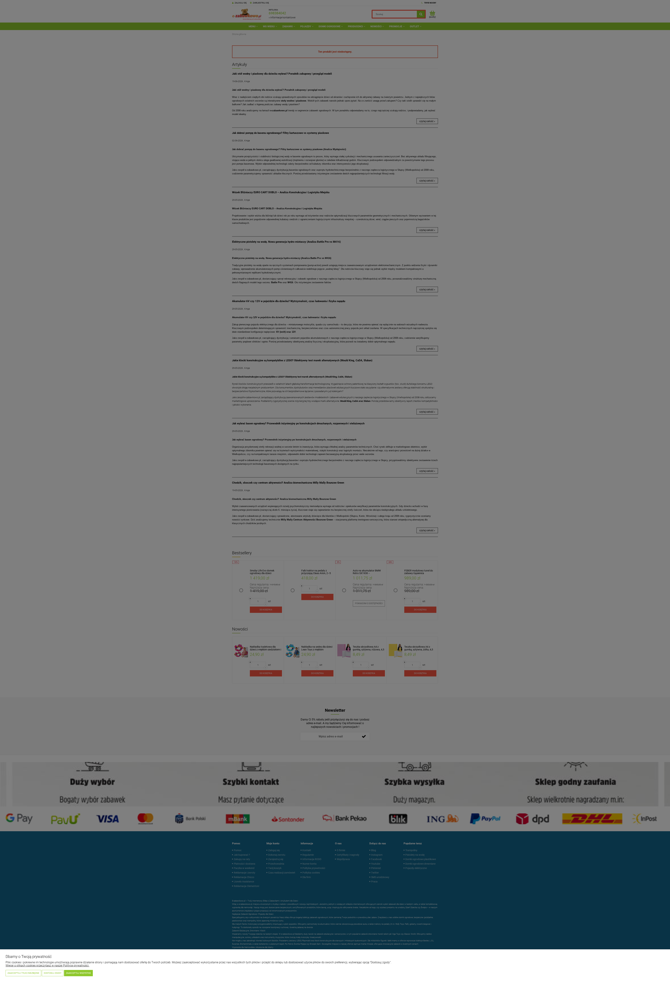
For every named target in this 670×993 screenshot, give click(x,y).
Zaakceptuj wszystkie (78, 973)
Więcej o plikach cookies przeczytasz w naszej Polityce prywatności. (47, 965)
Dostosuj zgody (52, 973)
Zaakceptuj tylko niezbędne (23, 973)
